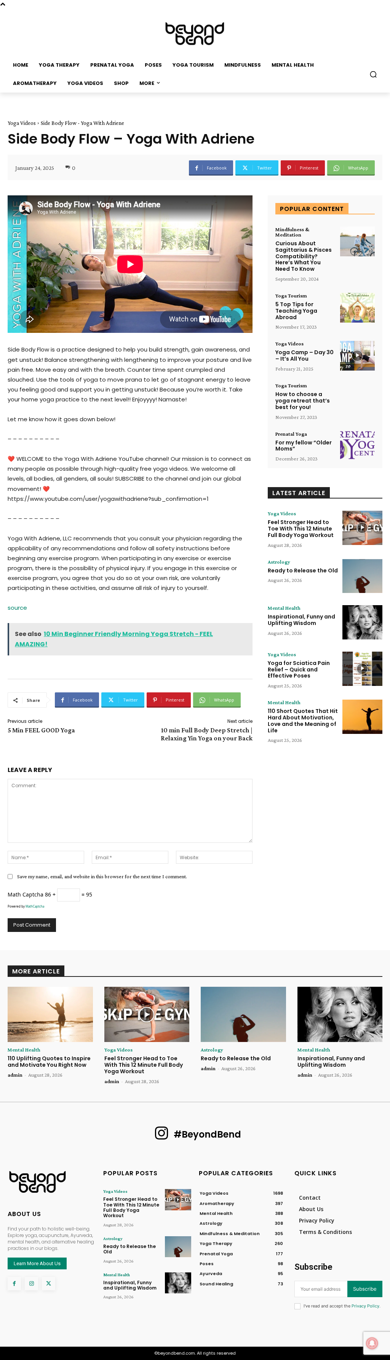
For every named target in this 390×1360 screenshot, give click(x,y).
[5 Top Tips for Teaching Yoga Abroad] (357, 308)
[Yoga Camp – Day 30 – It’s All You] (357, 356)
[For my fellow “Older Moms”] (357, 446)
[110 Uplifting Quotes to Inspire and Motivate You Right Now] (50, 1014)
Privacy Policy (365, 1306)
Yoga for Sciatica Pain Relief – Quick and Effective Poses (299, 669)
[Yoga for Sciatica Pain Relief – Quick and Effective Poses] (362, 669)
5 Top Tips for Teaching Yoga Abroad (296, 310)
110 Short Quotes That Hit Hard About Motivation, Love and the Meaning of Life (303, 720)
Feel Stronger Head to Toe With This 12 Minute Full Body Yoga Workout (301, 528)
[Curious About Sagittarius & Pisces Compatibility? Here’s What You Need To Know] (357, 241)
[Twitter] (48, 1283)
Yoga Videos (22, 123)
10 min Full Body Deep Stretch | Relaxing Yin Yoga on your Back (207, 734)
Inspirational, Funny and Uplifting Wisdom (301, 620)
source (17, 608)
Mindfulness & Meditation (292, 232)
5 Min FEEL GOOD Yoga (41, 730)
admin (15, 1075)
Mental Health (284, 607)
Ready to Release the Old (303, 570)
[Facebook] (14, 1283)
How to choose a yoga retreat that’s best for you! (302, 400)
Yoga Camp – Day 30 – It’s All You (304, 355)
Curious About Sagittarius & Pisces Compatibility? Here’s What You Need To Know (303, 256)
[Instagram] (31, 1283)
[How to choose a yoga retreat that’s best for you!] (357, 397)
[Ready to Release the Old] (362, 576)
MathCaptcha (35, 906)
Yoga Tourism (291, 295)
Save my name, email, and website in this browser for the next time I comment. (102, 876)
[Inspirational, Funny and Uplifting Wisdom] (362, 622)
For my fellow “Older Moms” (303, 446)
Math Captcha (25, 894)
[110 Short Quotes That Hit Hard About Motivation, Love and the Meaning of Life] (362, 717)
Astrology (279, 561)
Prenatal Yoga (291, 433)
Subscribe (365, 1289)
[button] (373, 74)
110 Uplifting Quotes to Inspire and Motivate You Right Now (49, 1062)
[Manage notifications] (372, 1343)
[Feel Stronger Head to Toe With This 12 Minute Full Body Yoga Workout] (362, 528)
